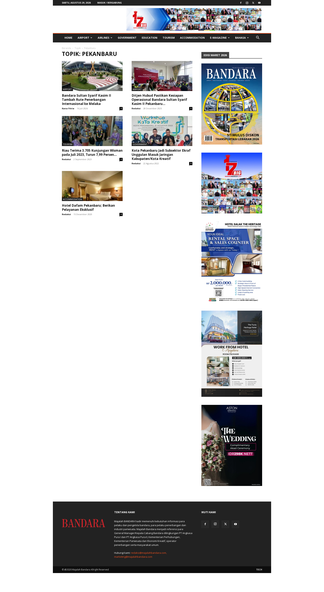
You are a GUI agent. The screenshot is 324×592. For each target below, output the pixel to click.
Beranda (66, 48)
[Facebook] (241, 3)
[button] (257, 38)
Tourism (169, 37)
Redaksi (136, 108)
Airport (83, 37)
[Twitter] (253, 3)
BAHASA (240, 37)
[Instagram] (247, 3)
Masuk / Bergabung (109, 2)
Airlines (103, 37)
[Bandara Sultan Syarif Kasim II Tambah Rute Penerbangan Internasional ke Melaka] (92, 76)
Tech (259, 569)
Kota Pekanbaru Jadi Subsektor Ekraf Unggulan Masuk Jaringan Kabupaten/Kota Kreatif (161, 154)
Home (68, 37)
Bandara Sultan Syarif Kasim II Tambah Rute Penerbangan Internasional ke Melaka (86, 99)
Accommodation (192, 37)
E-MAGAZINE (218, 37)
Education (149, 37)
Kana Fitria (68, 108)
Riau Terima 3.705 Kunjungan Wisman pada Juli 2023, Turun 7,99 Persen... (92, 152)
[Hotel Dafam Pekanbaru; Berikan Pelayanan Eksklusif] (92, 186)
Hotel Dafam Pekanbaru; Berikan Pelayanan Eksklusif (88, 207)
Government (127, 37)
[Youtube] (259, 3)
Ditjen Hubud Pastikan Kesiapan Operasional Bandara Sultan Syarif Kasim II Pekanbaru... (159, 99)
